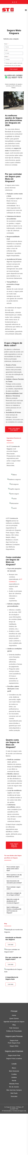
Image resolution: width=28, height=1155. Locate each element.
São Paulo (14, 1093)
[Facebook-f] (16, 2)
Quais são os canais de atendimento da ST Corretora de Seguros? (13, 901)
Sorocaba (14, 1096)
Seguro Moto (14, 1046)
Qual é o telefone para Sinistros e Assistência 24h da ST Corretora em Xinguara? (14, 909)
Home (14, 1015)
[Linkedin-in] (12, 2)
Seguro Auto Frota (14, 1055)
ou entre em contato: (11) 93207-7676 (14, 76)
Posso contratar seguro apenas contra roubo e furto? (13, 868)
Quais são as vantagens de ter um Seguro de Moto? (14, 894)
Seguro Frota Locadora (14, 1058)
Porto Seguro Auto (14, 1043)
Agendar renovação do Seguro (14, 1021)
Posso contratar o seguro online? (13, 888)
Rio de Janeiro (14, 1087)
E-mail (6, 50)
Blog (14, 1025)
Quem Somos (14, 1018)
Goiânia (14, 1077)
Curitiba (14, 1074)
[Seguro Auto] (7, 10)
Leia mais (10, 944)
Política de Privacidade (14, 1031)
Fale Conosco (14, 1028)
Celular (6, 56)
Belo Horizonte (14, 1071)
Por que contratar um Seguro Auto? (13, 958)
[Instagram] (14, 2)
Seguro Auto (14, 1040)
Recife (14, 1080)
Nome (6, 44)
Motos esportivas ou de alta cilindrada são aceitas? (14, 875)
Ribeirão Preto (14, 1084)
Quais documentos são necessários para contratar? (14, 881)
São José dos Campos (14, 1090)
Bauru (14, 1068)
